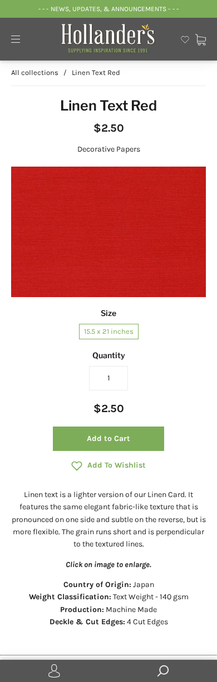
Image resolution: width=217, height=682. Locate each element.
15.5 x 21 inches (109, 331)
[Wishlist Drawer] (185, 38)
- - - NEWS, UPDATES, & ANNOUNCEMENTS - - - (108, 9)
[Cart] (200, 38)
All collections (34, 72)
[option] (108, 232)
